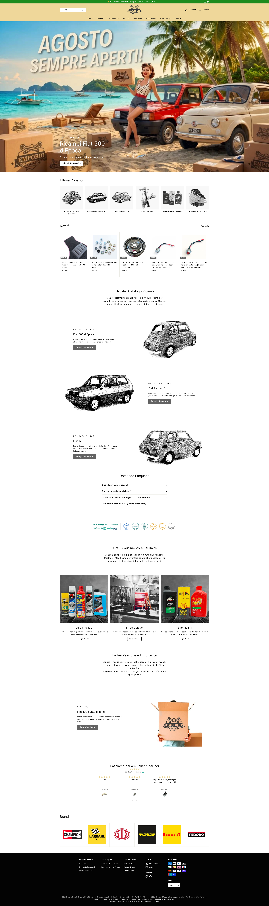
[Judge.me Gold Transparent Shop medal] (153, 526)
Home (90, 19)
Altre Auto (138, 19)
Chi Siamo (83, 864)
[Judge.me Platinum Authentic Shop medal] (135, 526)
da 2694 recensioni (133, 772)
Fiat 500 (100, 19)
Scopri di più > (84, 639)
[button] (132, 799)
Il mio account (128, 870)
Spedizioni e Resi (86, 870)
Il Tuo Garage (165, 19)
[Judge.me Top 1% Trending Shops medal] (162, 526)
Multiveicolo (151, 19)
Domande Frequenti (87, 867)
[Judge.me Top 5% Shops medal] (171, 526)
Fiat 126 (126, 19)
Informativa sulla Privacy (111, 867)
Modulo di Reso (129, 867)
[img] (134, 769)
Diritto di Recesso (130, 864)
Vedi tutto (205, 226)
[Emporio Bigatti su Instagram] (147, 876)
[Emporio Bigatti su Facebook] (150, 876)
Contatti (178, 19)
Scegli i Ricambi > (84, 347)
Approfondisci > (87, 727)
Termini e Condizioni (109, 864)
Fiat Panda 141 (113, 19)
